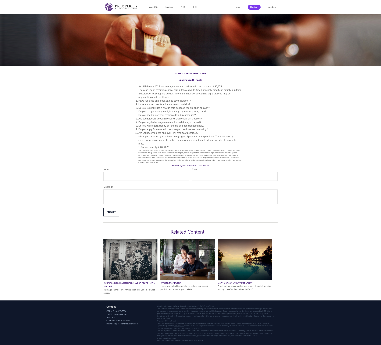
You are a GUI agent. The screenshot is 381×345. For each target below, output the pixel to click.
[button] (153, 7)
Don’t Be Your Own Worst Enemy (235, 283)
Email (195, 169)
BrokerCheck (209, 306)
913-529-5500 (120, 311)
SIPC (181, 326)
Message (108, 187)
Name (106, 169)
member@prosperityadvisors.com (122, 324)
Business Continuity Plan (194, 340)
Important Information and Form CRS (170, 340)
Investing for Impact (170, 283)
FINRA (176, 326)
